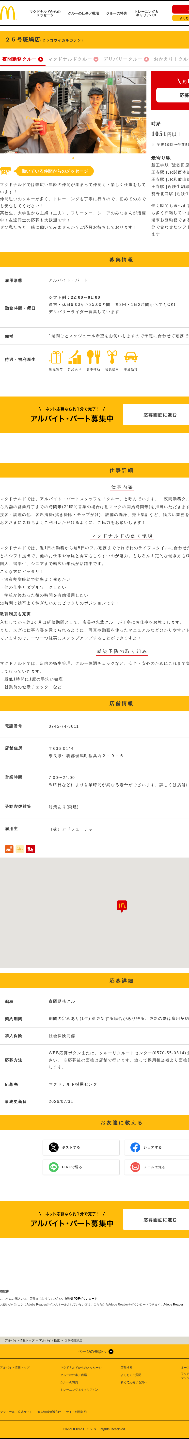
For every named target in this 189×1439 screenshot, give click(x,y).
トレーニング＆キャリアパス (146, 13)
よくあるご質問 (131, 1375)
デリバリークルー (123, 59)
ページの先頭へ (92, 1351)
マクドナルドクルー (70, 59)
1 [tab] (73, 158)
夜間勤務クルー (19, 59)
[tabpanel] (73, 112)
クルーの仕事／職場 (83, 13)
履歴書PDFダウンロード (81, 1298)
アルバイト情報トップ (15, 1367)
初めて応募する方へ (134, 1382)
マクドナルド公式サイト (16, 1412)
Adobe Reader (173, 1304)
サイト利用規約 (76, 1412)
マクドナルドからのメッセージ (45, 13)
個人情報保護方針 (49, 1412)
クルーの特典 (116, 13)
